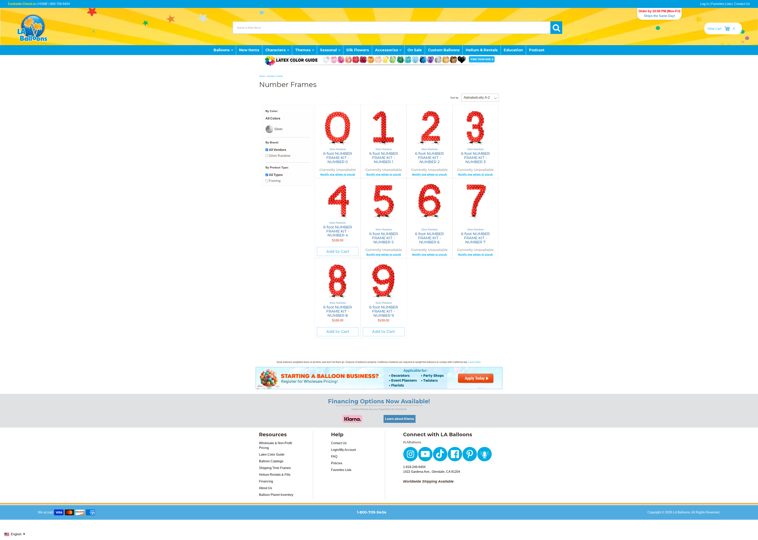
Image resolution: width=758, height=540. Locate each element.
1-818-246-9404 (414, 467)
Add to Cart (337, 251)
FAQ (334, 456)
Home (262, 76)
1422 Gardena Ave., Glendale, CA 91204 (431, 471)
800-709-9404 (60, 4)
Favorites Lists (721, 4)
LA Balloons (681, 512)
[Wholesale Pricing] (379, 386)
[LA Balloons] (32, 28)
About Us (265, 488)
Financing (266, 481)
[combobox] (391, 27)
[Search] (556, 27)
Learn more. (474, 362)
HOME (43, 4)
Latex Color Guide (271, 454)
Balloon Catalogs (271, 461)
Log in (704, 4)
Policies (336, 463)
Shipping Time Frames (275, 468)
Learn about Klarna (399, 418)
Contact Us (742, 4)
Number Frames (275, 76)
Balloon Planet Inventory (276, 494)
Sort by (454, 97)
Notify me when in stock (337, 174)
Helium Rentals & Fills (274, 474)
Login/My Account (343, 449)
